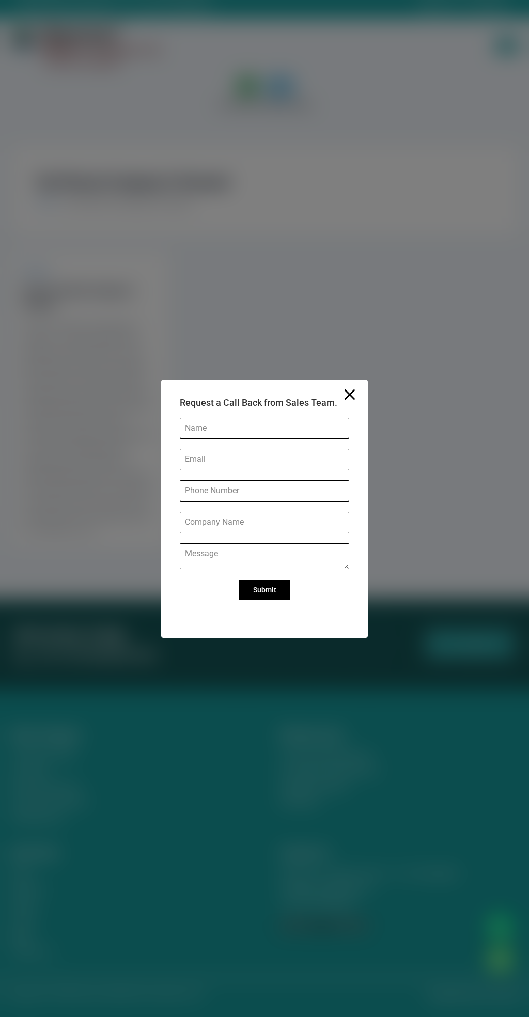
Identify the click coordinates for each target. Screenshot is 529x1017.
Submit (264, 590)
